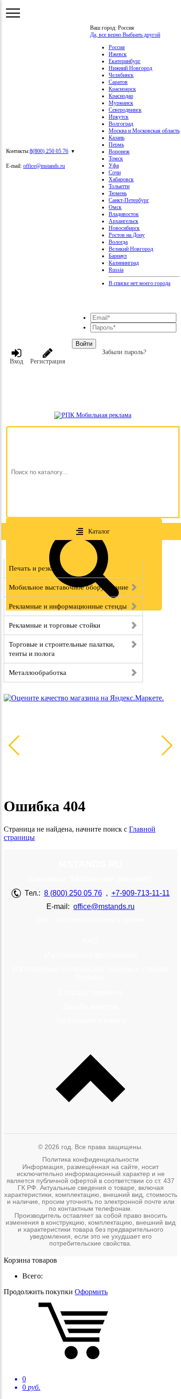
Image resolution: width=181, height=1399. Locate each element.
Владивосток (124, 214)
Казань (116, 137)
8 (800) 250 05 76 (73, 893)
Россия (117, 47)
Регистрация (47, 361)
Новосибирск (124, 228)
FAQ (90, 941)
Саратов (118, 82)
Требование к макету (91, 1020)
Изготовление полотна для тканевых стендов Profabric (90, 973)
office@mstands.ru (44, 166)
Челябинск (121, 75)
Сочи (115, 172)
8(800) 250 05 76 (49, 151)
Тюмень (118, 193)
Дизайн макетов (90, 1007)
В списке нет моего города (139, 283)
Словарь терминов (90, 993)
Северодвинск (125, 110)
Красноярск (122, 89)
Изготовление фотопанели (91, 955)
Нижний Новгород (130, 68)
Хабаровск (121, 179)
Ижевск (118, 54)
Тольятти (119, 186)
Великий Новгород (131, 249)
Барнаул (118, 256)
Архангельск (123, 221)
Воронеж (119, 151)
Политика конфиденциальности (90, 1159)
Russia (116, 270)
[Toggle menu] (13, 13)
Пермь (116, 144)
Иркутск (119, 117)
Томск (116, 158)
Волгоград (121, 124)
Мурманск (121, 103)
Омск (115, 207)
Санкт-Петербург (129, 200)
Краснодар (121, 96)
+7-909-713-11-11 (140, 893)
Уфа (114, 165)
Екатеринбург (125, 61)
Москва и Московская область (144, 130)
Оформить (91, 1292)
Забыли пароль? (124, 352)
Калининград (124, 263)
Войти (84, 343)
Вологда (118, 242)
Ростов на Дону (127, 235)
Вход (16, 361)
